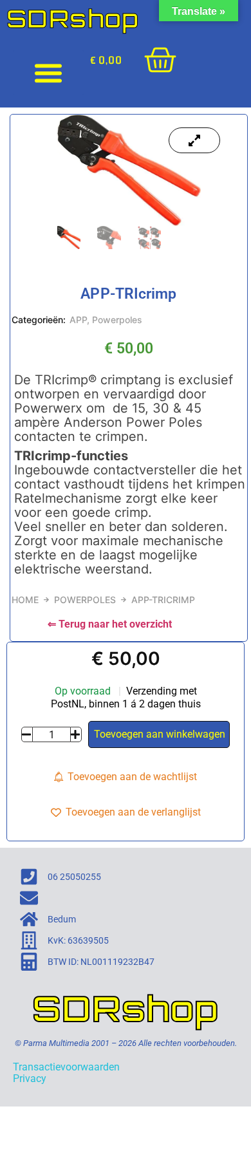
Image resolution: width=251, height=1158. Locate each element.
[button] (48, 72)
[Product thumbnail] (194, 140)
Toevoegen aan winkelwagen (159, 734)
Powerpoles (117, 319)
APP (78, 319)
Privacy (29, 1078)
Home (25, 599)
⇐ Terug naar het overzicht (110, 624)
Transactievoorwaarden (66, 1067)
